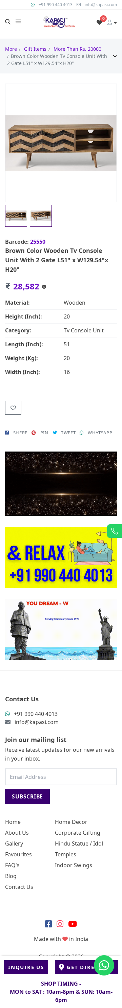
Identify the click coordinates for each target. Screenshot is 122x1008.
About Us (17, 832)
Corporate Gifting (77, 832)
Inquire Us (26, 967)
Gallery (14, 843)
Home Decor (71, 822)
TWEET (68, 433)
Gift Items (35, 49)
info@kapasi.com (101, 4)
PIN (44, 433)
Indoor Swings (73, 865)
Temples (65, 854)
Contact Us (19, 887)
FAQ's (12, 865)
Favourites (18, 854)
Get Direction (90, 967)
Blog (11, 876)
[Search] (8, 21)
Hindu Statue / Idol (79, 843)
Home (13, 822)
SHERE (20, 433)
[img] (18, 21)
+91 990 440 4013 (56, 4)
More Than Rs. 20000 (77, 49)
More (11, 49)
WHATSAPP (100, 433)
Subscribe (27, 796)
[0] (99, 22)
